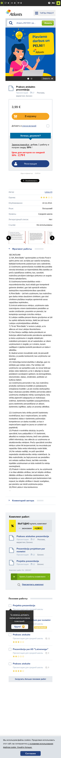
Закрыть (46, 78)
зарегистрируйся (20, 144)
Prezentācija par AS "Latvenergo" (30, 649)
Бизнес (29, 96)
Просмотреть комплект (33, 584)
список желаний (29, 126)
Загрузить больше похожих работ (30, 679)
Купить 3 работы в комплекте (33, 577)
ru (53, 3)
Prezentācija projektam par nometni (31, 550)
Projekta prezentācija (28, 561)
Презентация (22, 93)
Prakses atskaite (21, 634)
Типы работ (47, 13)
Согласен (30, 753)
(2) (48, 192)
